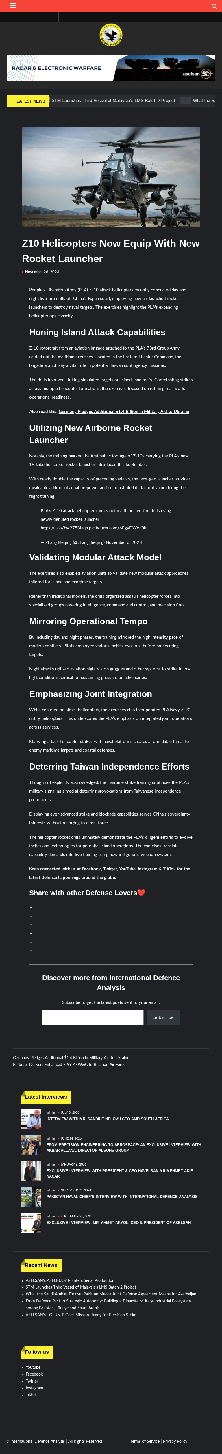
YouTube (127, 869)
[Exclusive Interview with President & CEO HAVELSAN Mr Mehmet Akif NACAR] (31, 1171)
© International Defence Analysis (35, 1442)
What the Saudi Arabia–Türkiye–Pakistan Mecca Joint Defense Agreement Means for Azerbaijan (111, 1294)
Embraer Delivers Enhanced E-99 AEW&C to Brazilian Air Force (69, 1065)
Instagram (148, 869)
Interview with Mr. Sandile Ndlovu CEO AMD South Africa (108, 1119)
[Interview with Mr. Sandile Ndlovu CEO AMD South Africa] (31, 1119)
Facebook (91, 869)
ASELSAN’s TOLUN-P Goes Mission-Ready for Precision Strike (81, 1315)
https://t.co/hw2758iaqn (64, 528)
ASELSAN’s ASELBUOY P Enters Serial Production (70, 1281)
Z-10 (94, 290)
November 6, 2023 (124, 542)
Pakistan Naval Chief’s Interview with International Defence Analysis (122, 1197)
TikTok (169, 869)
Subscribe (163, 1017)
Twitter (110, 869)
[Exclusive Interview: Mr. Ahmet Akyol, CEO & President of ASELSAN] (31, 1223)
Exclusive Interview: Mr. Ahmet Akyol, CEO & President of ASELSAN (119, 1223)
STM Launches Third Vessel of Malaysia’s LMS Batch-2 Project (93, 100)
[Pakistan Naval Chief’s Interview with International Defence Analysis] (31, 1197)
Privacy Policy (175, 1442)
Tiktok (31, 1395)
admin (51, 1112)
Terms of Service (145, 1442)
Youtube (33, 1368)
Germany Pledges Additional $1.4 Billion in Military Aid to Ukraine (124, 412)
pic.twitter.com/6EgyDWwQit (118, 528)
